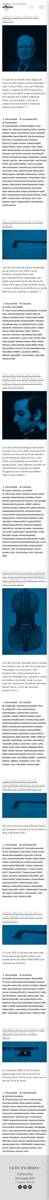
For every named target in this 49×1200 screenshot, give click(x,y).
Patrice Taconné (8, 177)
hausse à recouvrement (19, 1120)
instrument (27, 153)
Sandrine (24, 191)
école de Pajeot (8, 869)
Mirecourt (6, 345)
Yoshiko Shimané (9, 205)
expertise (26, 146)
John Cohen (7, 532)
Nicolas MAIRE (37, 886)
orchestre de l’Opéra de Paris (26, 538)
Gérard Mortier (8, 528)
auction (33, 133)
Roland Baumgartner (30, 184)
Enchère (15, 143)
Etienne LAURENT (34, 143)
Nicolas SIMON (31, 345)
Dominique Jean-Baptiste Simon (21, 726)
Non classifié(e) (11, 122)
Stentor (9, 893)
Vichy (34, 198)
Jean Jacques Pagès (26, 160)
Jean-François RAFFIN (17, 1130)
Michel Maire (28, 1002)
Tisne (13, 549)
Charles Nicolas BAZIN (11, 321)
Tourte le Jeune (15, 1148)
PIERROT (16, 352)
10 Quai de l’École (12, 1099)
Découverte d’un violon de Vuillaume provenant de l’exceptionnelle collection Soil (24, 578)
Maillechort (6, 886)
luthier (15, 171)
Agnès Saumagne (12, 126)
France (33, 146)
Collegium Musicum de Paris (13, 511)
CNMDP (28, 504)
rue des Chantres (18, 1141)
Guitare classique (14, 150)
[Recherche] (31, 7)
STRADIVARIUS (26, 1144)
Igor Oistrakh (16, 153)
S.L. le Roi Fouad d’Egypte (20, 188)
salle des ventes (14, 191)
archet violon (16, 985)
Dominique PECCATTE (28, 324)
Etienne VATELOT (9, 146)
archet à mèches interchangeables (24, 310)
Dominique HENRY (28, 321)
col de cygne (7, 1113)
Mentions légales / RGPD (25, 1178)
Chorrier (5, 992)
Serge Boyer (33, 191)
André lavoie (17, 129)
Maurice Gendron (8, 174)
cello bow (23, 1110)
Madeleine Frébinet (23, 341)
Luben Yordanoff (25, 882)
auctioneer (41, 133)
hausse (5, 876)
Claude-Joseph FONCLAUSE (13, 865)
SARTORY (6, 549)
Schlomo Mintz (33, 1009)
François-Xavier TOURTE (32, 872)
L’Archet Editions (37, 879)
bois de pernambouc (36, 136)
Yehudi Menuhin (37, 201)
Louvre (24, 338)
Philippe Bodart (22, 177)
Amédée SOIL (10, 706)
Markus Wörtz (38, 171)
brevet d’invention (30, 989)
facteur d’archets (22, 1117)
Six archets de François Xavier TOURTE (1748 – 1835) (23, 1033)
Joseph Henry (15, 338)
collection (36, 504)
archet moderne (25, 1103)
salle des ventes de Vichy (35, 1141)
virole (15, 896)
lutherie (37, 338)
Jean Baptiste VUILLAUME (26, 706)
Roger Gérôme (15, 184)
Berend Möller (7, 136)
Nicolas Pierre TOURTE (25, 1134)
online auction (40, 1134)
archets (13, 133)
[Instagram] (30, 1187)
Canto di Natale (40, 501)
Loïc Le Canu (7, 171)
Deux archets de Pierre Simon (22, 224)
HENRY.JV (35, 331)
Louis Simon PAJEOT (10, 882)
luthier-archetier (8, 341)
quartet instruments (28, 1137)
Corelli (18, 518)
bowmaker (14, 1110)
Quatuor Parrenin (35, 545)
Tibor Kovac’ (26, 198)
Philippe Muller (34, 177)
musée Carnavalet (18, 345)
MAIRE (33, 341)
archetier (5, 133)
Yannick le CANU (23, 201)
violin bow (19, 1151)
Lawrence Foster (31, 532)
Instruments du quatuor (19, 157)
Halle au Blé (21, 996)
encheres (22, 143)
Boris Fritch (6, 140)
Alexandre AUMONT (27, 126)
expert (19, 146)
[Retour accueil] (7, 11)
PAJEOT (22, 889)
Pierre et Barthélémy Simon (34, 348)
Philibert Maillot (32, 889)
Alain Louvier (10, 494)
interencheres (34, 157)
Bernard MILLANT (20, 136)
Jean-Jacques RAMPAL (18, 164)
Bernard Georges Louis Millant (22, 497)
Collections (16, 490)
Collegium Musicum (37, 508)
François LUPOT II (30, 328)
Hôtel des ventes (38, 150)
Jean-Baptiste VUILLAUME (31, 334)
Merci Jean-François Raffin (20, 19)
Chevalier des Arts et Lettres (13, 504)
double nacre (38, 865)
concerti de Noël (8, 514)
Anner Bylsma (14, 851)
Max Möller (20, 174)
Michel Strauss (31, 174)
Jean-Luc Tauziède (35, 164)
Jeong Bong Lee (25, 167)
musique (41, 174)
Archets (8, 307)
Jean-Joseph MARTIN (27, 999)
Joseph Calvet (18, 532)
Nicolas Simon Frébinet (17, 754)
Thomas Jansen (14, 198)
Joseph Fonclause (23, 879)
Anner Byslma (26, 851)
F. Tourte (31, 869)
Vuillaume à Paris (24, 1013)
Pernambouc (14, 1137)
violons (13, 201)
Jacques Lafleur (33, 996)
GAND (12, 331)
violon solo (38, 552)
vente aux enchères (29, 1148)
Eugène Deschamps (10, 733)
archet (7, 310)
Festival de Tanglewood (33, 525)
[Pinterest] (25, 1187)
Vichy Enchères (11, 119)
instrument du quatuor (23, 528)
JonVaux (5, 338)
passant (5, 1137)
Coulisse (28, 865)
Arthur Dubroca (23, 133)
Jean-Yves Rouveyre (10, 167)
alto (10, 129)
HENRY (27, 331)
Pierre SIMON (17, 307)
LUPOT (30, 338)
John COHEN (27, 490)
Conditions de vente (25, 1174)
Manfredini (6, 535)
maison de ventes (25, 171)
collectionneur (23, 508)
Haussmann (19, 331)
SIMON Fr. (35, 352)
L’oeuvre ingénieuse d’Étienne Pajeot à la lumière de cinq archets (23, 785)
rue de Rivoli (26, 352)
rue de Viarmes (21, 1009)
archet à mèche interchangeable (23, 982)
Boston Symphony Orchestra (21, 501)
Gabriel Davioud (8, 737)
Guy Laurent (26, 150)
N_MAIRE (11, 1006)
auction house (22, 1106)
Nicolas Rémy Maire (36, 1006)
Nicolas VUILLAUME (10, 889)
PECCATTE (19, 348)
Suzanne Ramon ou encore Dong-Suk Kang (23, 195)
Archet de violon (23, 713)
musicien (14, 535)
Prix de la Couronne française (25, 181)
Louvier (41, 532)
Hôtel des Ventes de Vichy (18, 1124)
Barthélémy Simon (18, 317)
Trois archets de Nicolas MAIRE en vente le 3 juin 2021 (22, 917)
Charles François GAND (35, 317)
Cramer (33, 1113)
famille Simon (17, 328)
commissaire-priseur (20, 140)
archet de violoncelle (16, 314)
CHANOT (41, 989)
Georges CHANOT (9, 996)
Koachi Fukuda (38, 167)
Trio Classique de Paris (25, 549)
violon (31, 552)
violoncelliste (7, 896)
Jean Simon (15, 334)
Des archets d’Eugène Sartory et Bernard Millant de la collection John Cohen (23, 381)
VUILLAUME (39, 355)
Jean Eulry (14, 160)
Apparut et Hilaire (30, 129)
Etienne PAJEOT (18, 848)
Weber (4, 556)
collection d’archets (10, 508)
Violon (40, 706)
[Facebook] (20, 1187)
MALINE (40, 341)
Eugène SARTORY (34, 521)
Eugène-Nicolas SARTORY (12, 525)
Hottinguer (6, 153)
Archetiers (34, 985)
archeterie (42, 129)
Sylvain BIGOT (15, 355)
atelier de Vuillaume (26, 716)
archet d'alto (28, 855)
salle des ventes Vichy (10, 1144)
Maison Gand (17, 886)
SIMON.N (5, 355)
